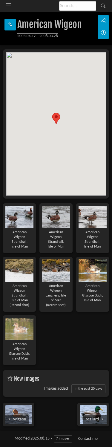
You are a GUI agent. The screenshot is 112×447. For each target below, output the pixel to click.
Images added (56, 388)
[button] (56, 118)
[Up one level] (10, 24)
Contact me (88, 439)
